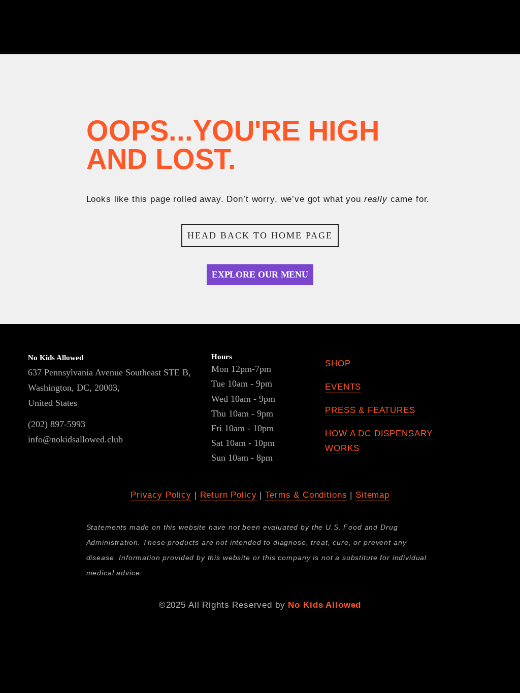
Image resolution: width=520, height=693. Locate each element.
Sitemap (372, 495)
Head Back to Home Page (260, 235)
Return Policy (228, 495)
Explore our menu (260, 274)
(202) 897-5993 (56, 424)
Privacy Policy (161, 495)
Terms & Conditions (306, 495)
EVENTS (343, 387)
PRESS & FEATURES (370, 410)
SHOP (337, 363)
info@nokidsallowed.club (73, 439)
